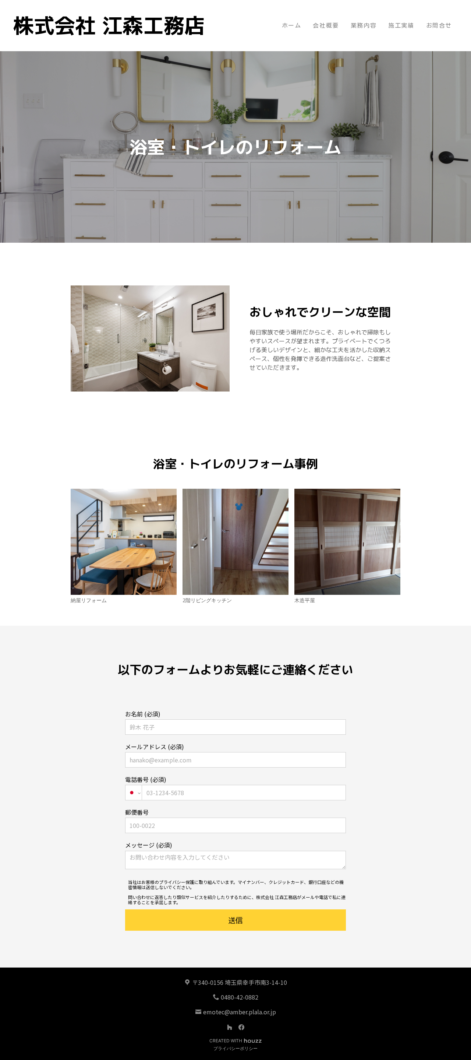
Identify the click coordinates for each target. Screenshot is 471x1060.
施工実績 (401, 25)
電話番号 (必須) (145, 779)
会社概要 (326, 25)
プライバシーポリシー (235, 1048)
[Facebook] (241, 1027)
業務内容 (363, 25)
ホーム (291, 25)
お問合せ (439, 25)
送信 (235, 920)
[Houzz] (229, 1027)
